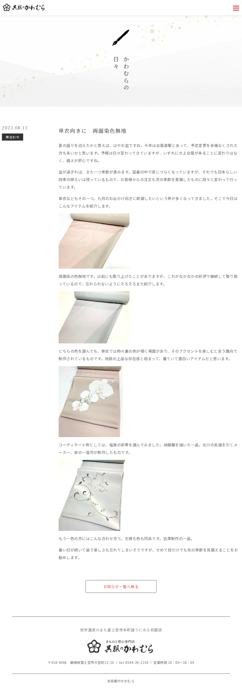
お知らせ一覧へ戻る (121, 586)
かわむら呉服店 (23, 7)
